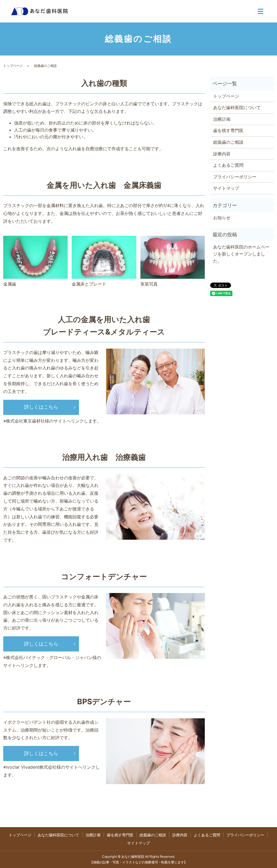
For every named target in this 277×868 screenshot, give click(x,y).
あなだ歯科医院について (237, 107)
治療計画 (221, 119)
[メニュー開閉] (260, 11)
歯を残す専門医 (228, 130)
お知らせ (221, 217)
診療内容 (221, 153)
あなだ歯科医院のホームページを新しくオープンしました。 (241, 253)
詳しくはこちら (41, 407)
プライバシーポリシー (234, 176)
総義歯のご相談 (228, 142)
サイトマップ (226, 188)
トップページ (13, 66)
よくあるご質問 (228, 165)
